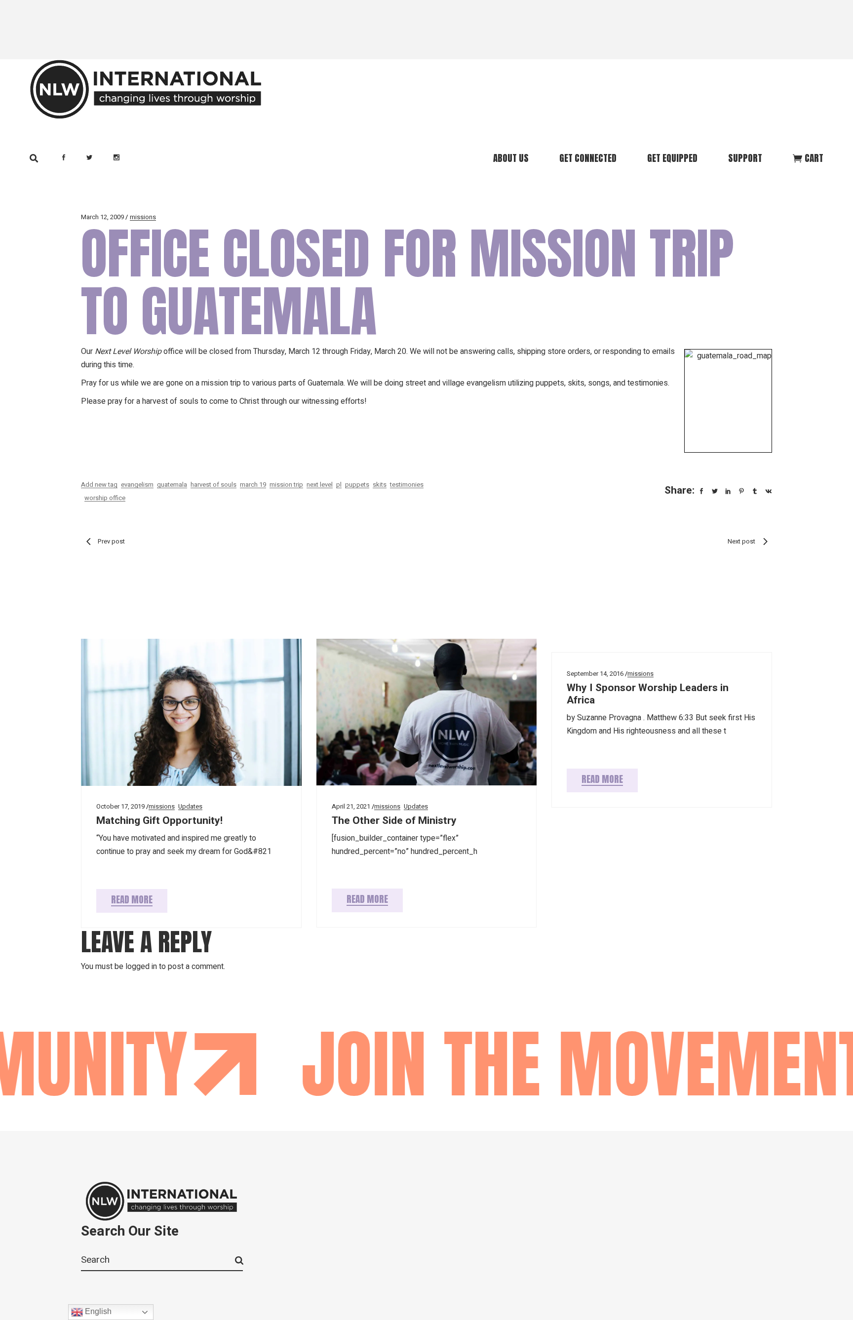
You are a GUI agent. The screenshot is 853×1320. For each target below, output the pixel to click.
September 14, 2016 (595, 673)
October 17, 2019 (120, 806)
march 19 (253, 484)
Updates (190, 806)
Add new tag (99, 484)
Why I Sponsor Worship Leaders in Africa (648, 694)
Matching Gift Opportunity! (159, 820)
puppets (357, 484)
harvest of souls (213, 484)
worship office (104, 498)
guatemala (172, 484)
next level (320, 484)
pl (339, 484)
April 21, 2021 (351, 806)
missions (143, 217)
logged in (141, 966)
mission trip (286, 484)
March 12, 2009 (102, 217)
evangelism (137, 484)
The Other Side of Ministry (394, 820)
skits (380, 484)
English (97, 1311)
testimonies (407, 484)
